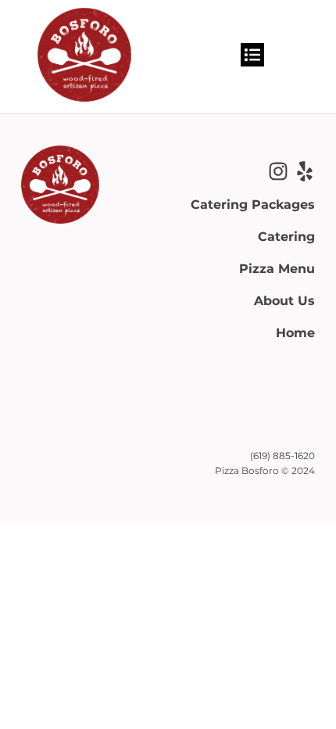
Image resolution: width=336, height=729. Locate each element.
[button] (252, 54)
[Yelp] (305, 171)
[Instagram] (278, 171)
